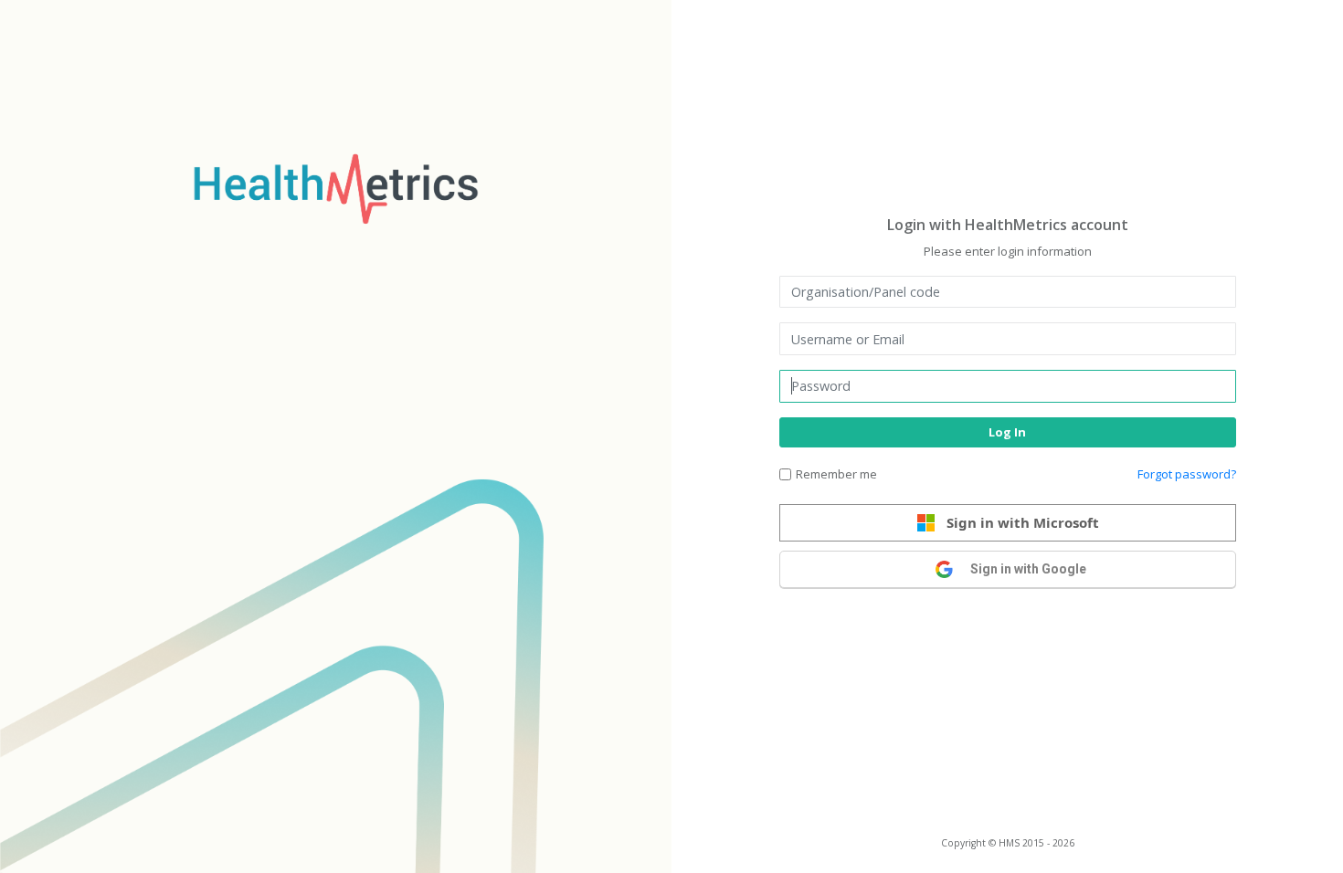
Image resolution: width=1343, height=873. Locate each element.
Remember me (836, 474)
